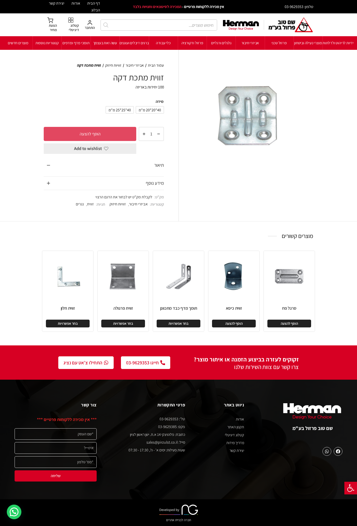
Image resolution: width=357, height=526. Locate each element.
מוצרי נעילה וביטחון (308, 42)
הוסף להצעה (90, 133)
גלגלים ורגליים (221, 42)
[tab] (104, 165)
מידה (159, 101)
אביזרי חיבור (250, 42)
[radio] (150, 110)
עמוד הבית (156, 65)
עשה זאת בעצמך (105, 42)
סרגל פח (289, 308)
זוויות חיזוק (113, 65)
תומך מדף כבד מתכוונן (178, 308)
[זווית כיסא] (233, 276)
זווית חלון (68, 308)
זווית (90, 204)
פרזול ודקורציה (192, 42)
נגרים (80, 204)
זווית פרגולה (123, 308)
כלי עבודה (163, 42)
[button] (350, 488)
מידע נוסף (155, 183)
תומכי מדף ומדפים (76, 42)
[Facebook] (338, 451)
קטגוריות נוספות (47, 42)
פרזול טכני (279, 42)
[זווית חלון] (67, 276)
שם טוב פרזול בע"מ (312, 428)
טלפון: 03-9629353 (299, 6)
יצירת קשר (56, 3)
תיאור (159, 165)
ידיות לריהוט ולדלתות (338, 42)
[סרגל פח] (289, 276)
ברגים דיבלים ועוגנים (134, 42)
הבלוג (95, 10)
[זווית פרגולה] (123, 276)
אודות (75, 3)
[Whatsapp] (327, 451)
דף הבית (93, 3)
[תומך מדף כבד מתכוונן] (178, 276)
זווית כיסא (234, 308)
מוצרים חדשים (18, 42)
